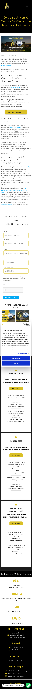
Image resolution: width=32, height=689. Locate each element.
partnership (26, 167)
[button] (28, 685)
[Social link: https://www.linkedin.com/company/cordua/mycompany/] (23, 629)
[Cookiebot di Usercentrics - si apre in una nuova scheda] (23, 324)
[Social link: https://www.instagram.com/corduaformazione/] (9, 629)
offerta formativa (6, 205)
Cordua (3, 55)
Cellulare (6, 259)
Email (5, 249)
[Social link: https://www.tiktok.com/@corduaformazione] (14, 629)
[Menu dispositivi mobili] (27, 6)
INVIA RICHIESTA (10, 297)
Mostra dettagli (22, 353)
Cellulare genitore (9, 267)
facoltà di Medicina (15, 128)
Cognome (6, 239)
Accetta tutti (16, 358)
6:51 (16, 55)
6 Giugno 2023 (10, 55)
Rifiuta (16, 363)
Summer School (16, 87)
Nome (5, 231)
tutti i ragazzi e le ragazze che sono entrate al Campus (14, 190)
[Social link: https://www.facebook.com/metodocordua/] (12, 629)
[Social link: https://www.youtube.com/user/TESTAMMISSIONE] (17, 629)
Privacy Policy (22, 686)
